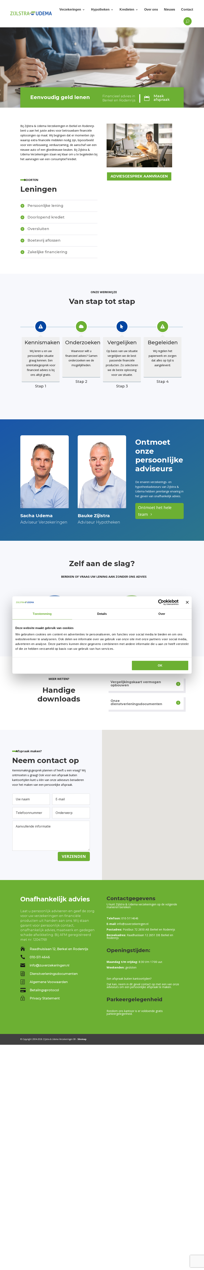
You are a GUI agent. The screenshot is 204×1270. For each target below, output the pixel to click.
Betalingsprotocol (44, 990)
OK (160, 665)
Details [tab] (102, 613)
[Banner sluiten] (187, 602)
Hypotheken (100, 9)
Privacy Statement (45, 998)
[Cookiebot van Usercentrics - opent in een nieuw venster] (161, 602)
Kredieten (127, 9)
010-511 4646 (40, 957)
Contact (187, 9)
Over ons (151, 9)
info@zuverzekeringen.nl (49, 965)
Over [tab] (161, 613)
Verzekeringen (70, 9)
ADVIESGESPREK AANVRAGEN (139, 176)
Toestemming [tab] (42, 613)
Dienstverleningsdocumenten (54, 974)
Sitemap (81, 1039)
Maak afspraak (162, 98)
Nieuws (169, 9)
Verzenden (74, 856)
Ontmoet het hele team (155, 511)
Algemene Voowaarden (49, 982)
